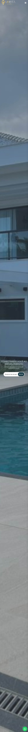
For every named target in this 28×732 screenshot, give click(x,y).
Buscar (21, 374)
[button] (25, 3)
